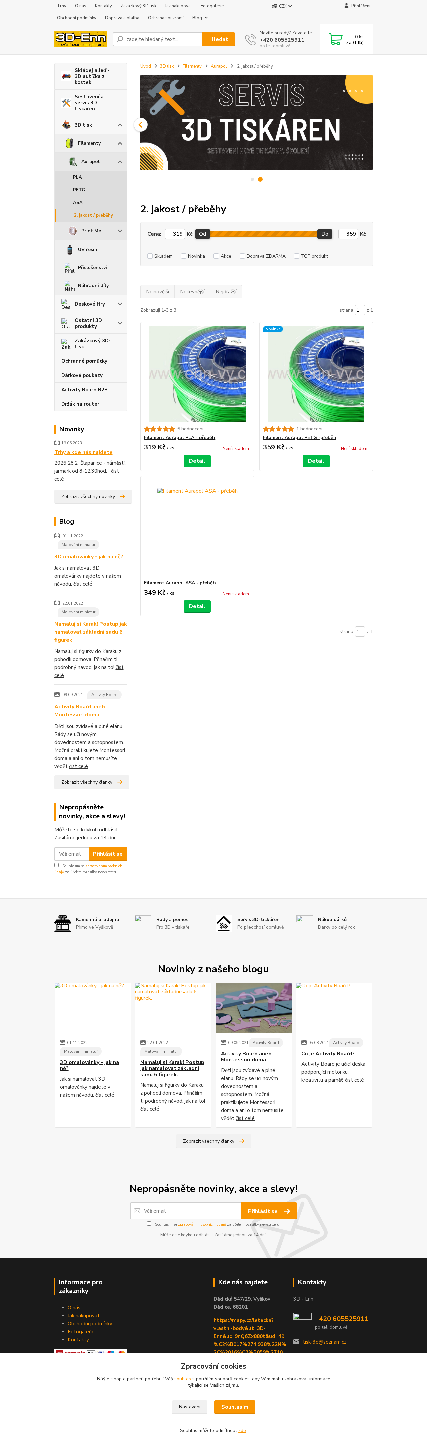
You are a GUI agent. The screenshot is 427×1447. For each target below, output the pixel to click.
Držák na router (80, 404)
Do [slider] (324, 234)
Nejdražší (226, 291)
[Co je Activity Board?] (334, 1008)
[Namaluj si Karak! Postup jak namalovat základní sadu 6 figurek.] (173, 1008)
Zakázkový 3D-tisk (93, 343)
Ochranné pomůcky (84, 361)
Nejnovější (157, 291)
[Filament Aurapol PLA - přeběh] (197, 374)
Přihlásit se (108, 854)
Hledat (218, 39)
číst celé (82, 584)
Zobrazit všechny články (86, 782)
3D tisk (83, 125)
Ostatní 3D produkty (88, 323)
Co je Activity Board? (328, 1054)
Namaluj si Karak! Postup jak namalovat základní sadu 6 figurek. (90, 632)
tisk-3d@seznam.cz (324, 1342)
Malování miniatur (78, 544)
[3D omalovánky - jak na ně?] (93, 1008)
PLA (77, 177)
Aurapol (90, 161)
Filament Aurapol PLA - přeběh (179, 437)
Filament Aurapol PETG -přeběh (299, 437)
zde (242, 1430)
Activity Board (104, 694)
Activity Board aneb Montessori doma (79, 710)
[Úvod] (80, 39)
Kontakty (103, 6)
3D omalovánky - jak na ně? (88, 556)
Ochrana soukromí (166, 18)
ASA (78, 203)
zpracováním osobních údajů (202, 1224)
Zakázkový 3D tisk (138, 6)
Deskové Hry (90, 304)
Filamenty (89, 143)
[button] (141, 125)
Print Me (91, 231)
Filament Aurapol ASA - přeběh (180, 583)
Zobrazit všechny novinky (88, 496)
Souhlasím (234, 1407)
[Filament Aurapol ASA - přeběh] (197, 528)
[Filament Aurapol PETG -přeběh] (316, 374)
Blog (197, 18)
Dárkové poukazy (82, 375)
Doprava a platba (122, 18)
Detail (197, 461)
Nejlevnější (192, 291)
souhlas (182, 1379)
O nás (80, 6)
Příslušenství (92, 267)
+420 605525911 (282, 40)
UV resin (87, 249)
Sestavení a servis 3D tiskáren (89, 102)
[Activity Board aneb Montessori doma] (254, 1008)
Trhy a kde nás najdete (83, 452)
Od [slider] (202, 234)
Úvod (145, 66)
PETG (79, 190)
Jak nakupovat (178, 6)
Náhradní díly (93, 285)
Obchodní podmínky (76, 18)
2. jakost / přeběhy (93, 215)
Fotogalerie (212, 6)
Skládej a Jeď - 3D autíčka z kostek (92, 76)
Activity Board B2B (84, 389)
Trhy (61, 6)
